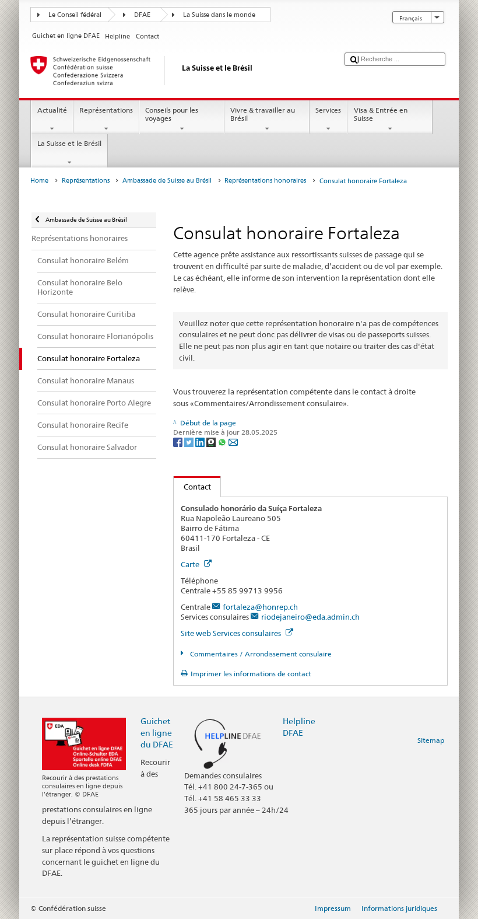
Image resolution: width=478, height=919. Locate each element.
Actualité (52, 110)
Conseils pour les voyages (171, 114)
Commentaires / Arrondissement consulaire (259, 653)
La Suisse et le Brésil (69, 143)
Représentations (106, 110)
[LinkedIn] (200, 441)
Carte (191, 564)
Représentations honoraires (265, 180)
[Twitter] (189, 441)
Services (328, 110)
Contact (192, 486)
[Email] (233, 441)
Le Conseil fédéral (74, 15)
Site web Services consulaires (232, 633)
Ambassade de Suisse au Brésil (167, 180)
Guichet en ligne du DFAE (156, 732)
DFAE (142, 15)
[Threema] (211, 441)
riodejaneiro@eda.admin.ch (310, 616)
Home (39, 180)
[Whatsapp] (223, 441)
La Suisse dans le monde (219, 15)
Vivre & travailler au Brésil (262, 114)
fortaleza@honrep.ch (260, 606)
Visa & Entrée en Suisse (380, 114)
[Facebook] (178, 441)
